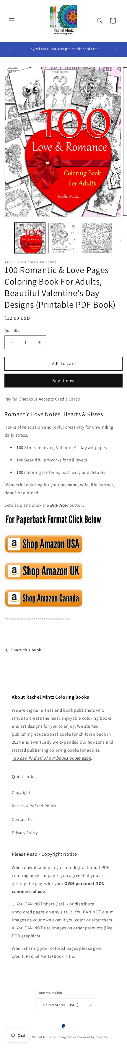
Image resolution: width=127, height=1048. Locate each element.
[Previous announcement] (10, 49)
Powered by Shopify (92, 1037)
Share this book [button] (26, 650)
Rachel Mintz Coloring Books (54, 1037)
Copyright (21, 792)
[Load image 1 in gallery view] (29, 238)
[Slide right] (120, 239)
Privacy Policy (25, 832)
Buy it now (63, 380)
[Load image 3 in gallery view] (97, 238)
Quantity (11, 330)
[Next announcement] (116, 49)
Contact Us (22, 819)
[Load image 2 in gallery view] (63, 238)
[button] (11, 20)
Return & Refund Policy (34, 805)
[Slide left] (6, 239)
